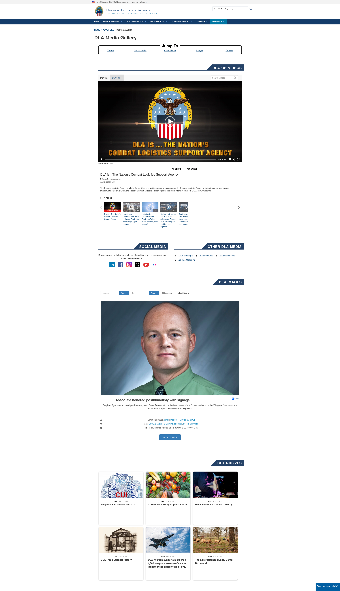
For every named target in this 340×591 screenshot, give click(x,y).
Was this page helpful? (327, 586)
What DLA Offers (111, 21)
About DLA (217, 21)
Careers (201, 21)
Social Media (140, 50)
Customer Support (180, 21)
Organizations (157, 21)
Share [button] (178, 169)
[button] (139, 2)
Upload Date (182, 293)
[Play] (101, 159)
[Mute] (234, 159)
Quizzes (229, 50)
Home (96, 21)
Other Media (170, 50)
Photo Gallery (170, 437)
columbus (178, 423)
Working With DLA (134, 21)
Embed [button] (194, 169)
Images (199, 50)
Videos (110, 50)
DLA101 (116, 77)
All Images (166, 293)
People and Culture (191, 423)
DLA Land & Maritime (164, 423)
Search (124, 293)
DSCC (151, 423)
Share (236, 399)
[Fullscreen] (238, 159)
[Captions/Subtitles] (229, 159)
